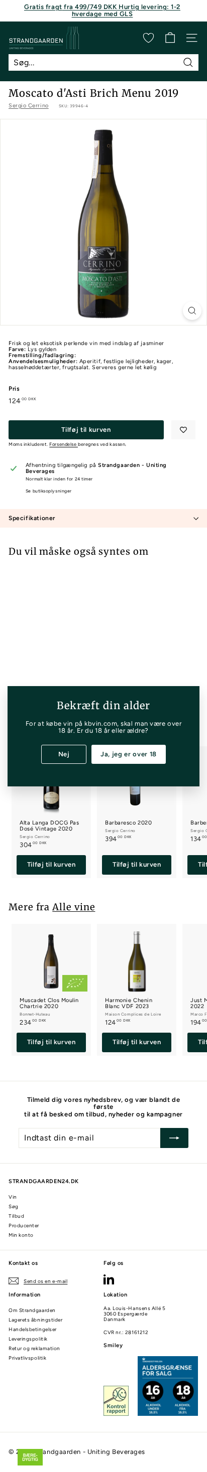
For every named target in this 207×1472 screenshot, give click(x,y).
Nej (64, 753)
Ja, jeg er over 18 (128, 753)
